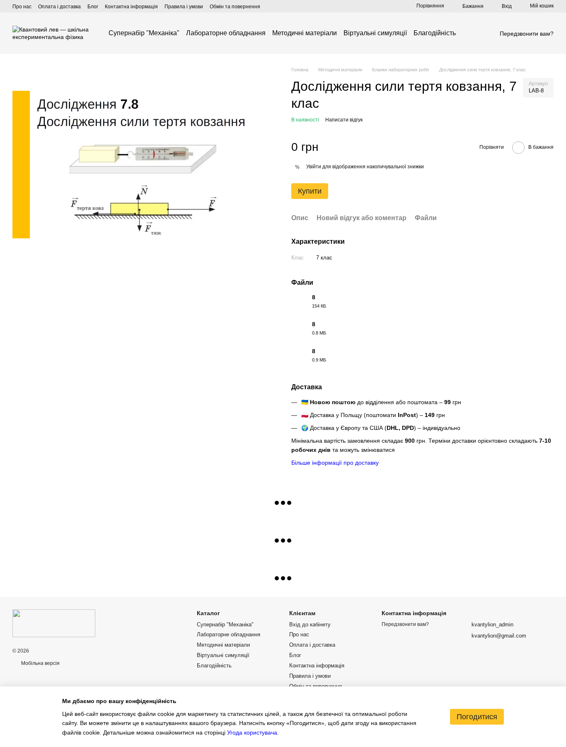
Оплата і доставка (59, 7)
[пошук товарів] (470, 33)
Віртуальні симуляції (375, 32)
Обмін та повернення (235, 7)
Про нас (21, 7)
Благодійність (435, 32)
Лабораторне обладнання (226, 32)
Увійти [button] (313, 167)
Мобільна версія (40, 663)
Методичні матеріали (304, 32)
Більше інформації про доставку (335, 462)
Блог (92, 7)
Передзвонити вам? (527, 33)
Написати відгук (344, 120)
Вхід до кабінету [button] (310, 624)
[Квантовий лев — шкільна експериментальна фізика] (53, 623)
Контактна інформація (131, 7)
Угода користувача (252, 732)
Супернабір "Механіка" (144, 32)
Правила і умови (183, 7)
